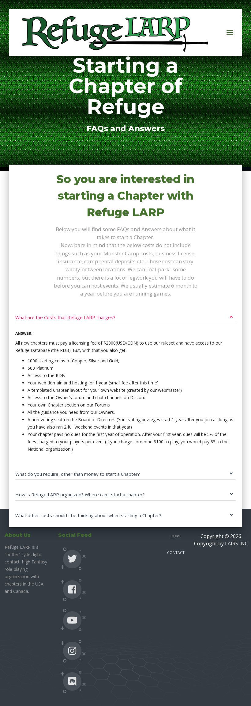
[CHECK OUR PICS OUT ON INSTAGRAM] (72, 651)
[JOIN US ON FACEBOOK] (72, 589)
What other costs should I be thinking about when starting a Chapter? (88, 515)
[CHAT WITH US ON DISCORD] (72, 681)
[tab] (125, 313)
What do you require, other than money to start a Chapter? (77, 474)
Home (175, 536)
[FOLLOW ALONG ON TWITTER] (72, 559)
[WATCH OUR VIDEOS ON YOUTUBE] (72, 620)
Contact (176, 552)
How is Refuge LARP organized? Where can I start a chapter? (80, 494)
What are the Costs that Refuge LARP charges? (65, 317)
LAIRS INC (236, 543)
